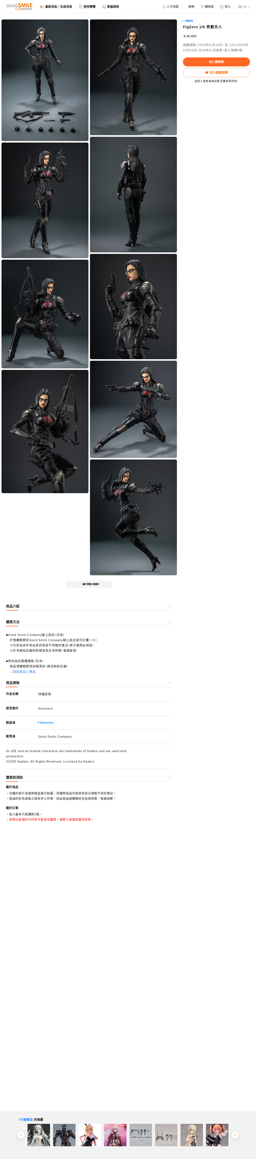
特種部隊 (189, 21)
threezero (47, 722)
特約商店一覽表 (24, 671)
